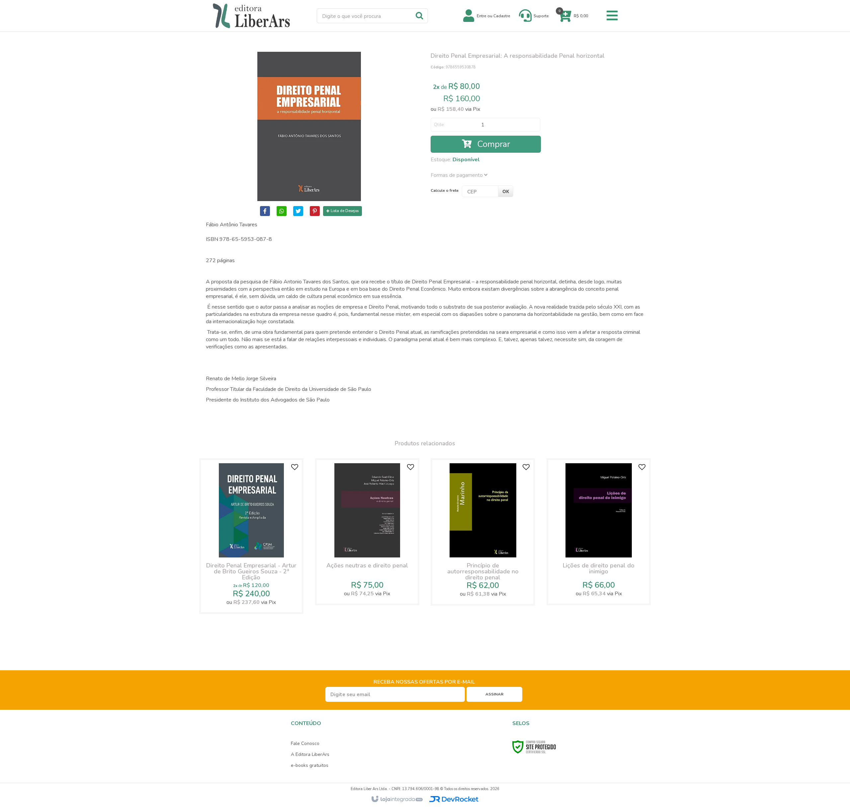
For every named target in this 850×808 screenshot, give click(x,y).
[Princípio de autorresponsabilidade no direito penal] (482, 532)
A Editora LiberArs (310, 754)
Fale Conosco (305, 743)
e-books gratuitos (309, 765)
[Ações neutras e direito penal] (367, 532)
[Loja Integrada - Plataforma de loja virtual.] (396, 799)
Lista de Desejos (345, 210)
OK (505, 191)
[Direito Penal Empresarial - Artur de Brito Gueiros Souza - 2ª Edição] (251, 536)
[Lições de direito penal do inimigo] (598, 532)
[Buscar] (419, 15)
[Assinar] (494, 694)
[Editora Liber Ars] (251, 15)
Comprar (492, 144)
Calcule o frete (445, 190)
